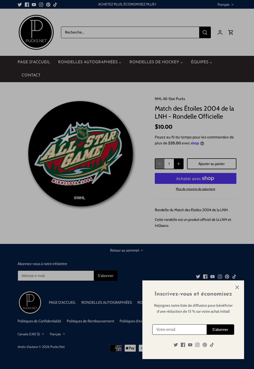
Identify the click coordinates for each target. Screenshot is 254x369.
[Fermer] (237, 287)
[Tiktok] (212, 344)
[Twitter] (176, 344)
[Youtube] (190, 344)
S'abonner (220, 329)
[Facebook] (183, 344)
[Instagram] (197, 344)
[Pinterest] (205, 344)
